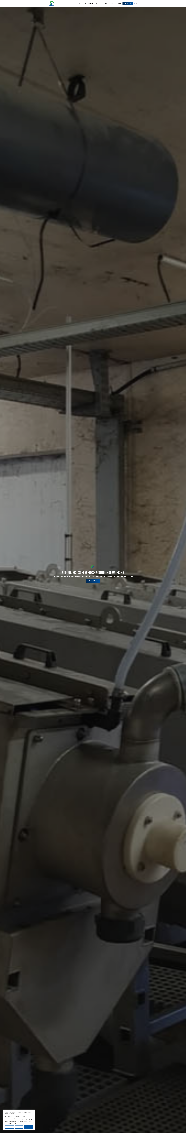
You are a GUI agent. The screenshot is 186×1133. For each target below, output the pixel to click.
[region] (19, 1120)
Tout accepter (28, 1127)
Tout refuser (19, 1127)
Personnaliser (9, 1127)
